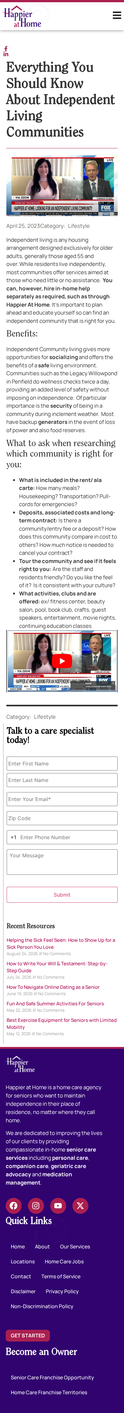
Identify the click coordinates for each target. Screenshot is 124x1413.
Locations (23, 1261)
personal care (70, 1157)
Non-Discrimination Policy (42, 1306)
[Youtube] (58, 1206)
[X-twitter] (80, 1206)
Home (18, 1246)
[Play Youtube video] (62, 661)
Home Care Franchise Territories (49, 1392)
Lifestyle (79, 225)
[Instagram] (36, 1206)
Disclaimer (23, 1291)
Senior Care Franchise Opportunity (52, 1377)
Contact (21, 1276)
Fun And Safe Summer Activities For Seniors (55, 1003)
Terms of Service (60, 1276)
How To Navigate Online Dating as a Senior (53, 987)
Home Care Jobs (64, 1261)
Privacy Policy (62, 1291)
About (42, 1246)
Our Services (75, 1246)
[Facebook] (14, 1206)
